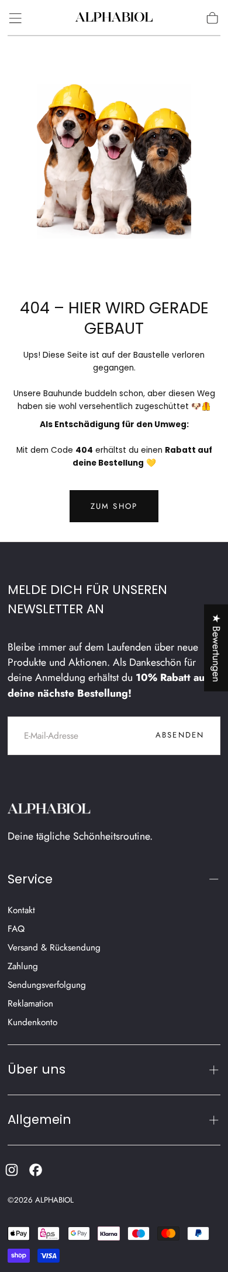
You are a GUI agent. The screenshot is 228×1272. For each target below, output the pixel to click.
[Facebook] (35, 1169)
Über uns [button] (36, 1069)
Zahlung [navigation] (23, 966)
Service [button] (30, 879)
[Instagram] (11, 1169)
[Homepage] (114, 18)
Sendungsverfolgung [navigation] (47, 985)
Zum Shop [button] (114, 506)
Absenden (180, 734)
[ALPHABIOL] (49, 810)
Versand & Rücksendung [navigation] (54, 947)
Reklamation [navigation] (30, 1003)
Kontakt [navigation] (21, 910)
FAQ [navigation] (16, 928)
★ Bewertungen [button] (216, 648)
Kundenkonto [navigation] (32, 1022)
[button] (15, 18)
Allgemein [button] (39, 1119)
